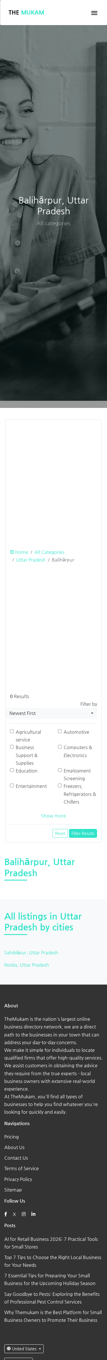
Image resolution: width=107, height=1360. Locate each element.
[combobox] (51, 713)
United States (24, 1348)
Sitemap (13, 1189)
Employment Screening (77, 774)
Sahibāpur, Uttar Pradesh (31, 952)
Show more (53, 815)
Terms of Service (21, 1168)
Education (26, 770)
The (26, 12)
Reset (60, 833)
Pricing (11, 1136)
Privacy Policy (18, 1179)
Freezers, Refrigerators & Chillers (80, 793)
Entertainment (31, 786)
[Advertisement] (53, 477)
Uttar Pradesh (31, 559)
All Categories (49, 552)
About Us (14, 1147)
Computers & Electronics (78, 751)
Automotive (76, 732)
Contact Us (16, 1157)
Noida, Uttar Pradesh (26, 964)
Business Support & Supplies (27, 755)
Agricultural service (28, 735)
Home (21, 552)
